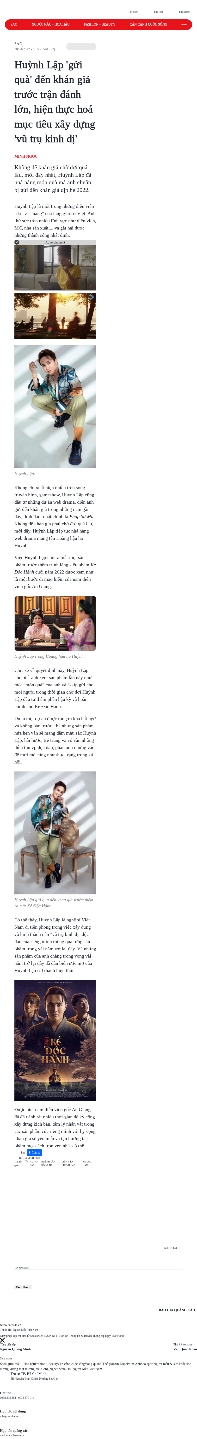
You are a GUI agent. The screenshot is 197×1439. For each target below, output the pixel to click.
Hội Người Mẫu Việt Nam (84, 1369)
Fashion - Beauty (99, 24)
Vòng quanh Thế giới (99, 1364)
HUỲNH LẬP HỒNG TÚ (48, 1163)
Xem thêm (23, 1287)
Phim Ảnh (134, 1364)
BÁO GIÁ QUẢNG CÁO (177, 1310)
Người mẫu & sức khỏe (169, 1364)
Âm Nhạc (120, 1364)
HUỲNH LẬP (34, 1163)
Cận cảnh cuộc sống (148, 24)
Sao (14, 24)
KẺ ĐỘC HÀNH (87, 1163)
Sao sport (147, 1364)
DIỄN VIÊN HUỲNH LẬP (68, 1163)
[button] (81, 46)
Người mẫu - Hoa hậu (51, 24)
